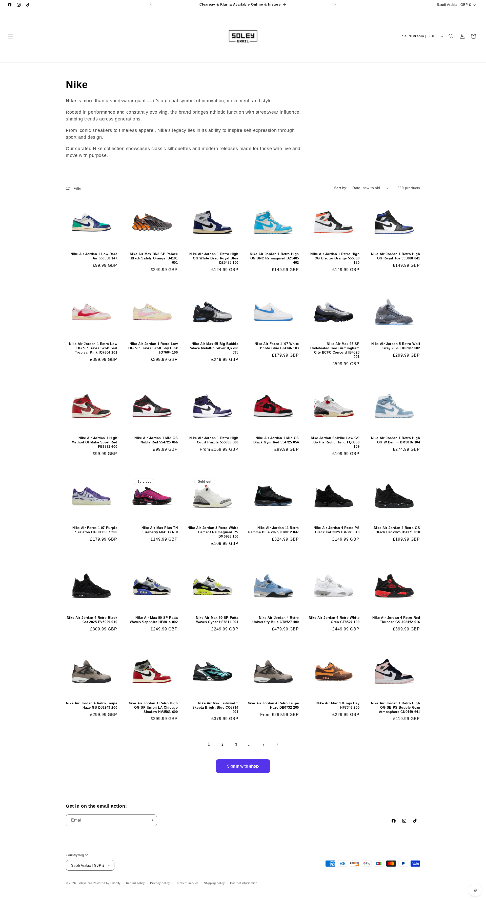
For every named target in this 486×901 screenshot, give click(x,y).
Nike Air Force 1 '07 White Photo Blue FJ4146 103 (277, 346)
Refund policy (135, 883)
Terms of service (187, 883)
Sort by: (340, 188)
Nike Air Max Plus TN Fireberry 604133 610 (159, 530)
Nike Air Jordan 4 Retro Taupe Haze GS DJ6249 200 (91, 705)
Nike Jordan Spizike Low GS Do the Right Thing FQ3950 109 (335, 442)
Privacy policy (160, 883)
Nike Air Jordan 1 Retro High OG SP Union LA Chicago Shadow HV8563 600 (153, 707)
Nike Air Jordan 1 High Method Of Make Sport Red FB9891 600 (94, 442)
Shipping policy (214, 883)
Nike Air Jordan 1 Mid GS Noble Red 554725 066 (156, 440)
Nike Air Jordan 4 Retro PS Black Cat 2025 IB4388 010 (336, 530)
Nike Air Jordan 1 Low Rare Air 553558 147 (94, 256)
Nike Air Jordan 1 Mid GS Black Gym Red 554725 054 (276, 440)
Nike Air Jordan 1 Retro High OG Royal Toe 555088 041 (395, 256)
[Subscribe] (151, 820)
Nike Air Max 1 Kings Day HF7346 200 (337, 705)
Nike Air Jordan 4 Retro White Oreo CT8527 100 (334, 620)
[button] (10, 36)
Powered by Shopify (107, 883)
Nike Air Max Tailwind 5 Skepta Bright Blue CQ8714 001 (215, 707)
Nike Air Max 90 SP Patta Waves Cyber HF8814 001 (217, 620)
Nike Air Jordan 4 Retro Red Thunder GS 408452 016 (396, 620)
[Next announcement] (335, 5)
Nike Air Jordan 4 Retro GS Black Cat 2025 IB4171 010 (397, 530)
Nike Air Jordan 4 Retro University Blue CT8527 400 (275, 620)
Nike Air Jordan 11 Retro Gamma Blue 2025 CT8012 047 (273, 530)
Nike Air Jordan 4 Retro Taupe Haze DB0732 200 (273, 705)
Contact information (243, 883)
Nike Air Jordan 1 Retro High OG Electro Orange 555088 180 (334, 258)
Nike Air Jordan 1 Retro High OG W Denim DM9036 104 (395, 440)
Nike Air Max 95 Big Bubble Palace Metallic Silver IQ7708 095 (213, 348)
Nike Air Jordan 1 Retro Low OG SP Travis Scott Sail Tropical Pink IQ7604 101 (93, 348)
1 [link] (209, 744)
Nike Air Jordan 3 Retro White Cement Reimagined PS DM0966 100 (213, 532)
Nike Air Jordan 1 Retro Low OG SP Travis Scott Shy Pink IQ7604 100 (153, 348)
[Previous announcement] (150, 5)
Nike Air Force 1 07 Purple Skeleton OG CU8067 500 (94, 530)
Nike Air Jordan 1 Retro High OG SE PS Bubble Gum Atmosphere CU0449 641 (395, 707)
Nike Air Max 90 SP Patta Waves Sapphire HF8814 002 (154, 620)
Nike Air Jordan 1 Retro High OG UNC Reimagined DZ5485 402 (274, 258)
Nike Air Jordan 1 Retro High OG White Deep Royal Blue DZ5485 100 (213, 258)
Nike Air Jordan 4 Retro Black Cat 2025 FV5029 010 (92, 620)
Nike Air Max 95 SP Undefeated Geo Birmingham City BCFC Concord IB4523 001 (334, 350)
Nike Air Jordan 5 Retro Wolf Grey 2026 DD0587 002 (395, 346)
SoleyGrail (85, 883)
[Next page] (277, 744)
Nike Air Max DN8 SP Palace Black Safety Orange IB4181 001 (154, 258)
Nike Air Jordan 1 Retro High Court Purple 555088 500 (213, 440)
